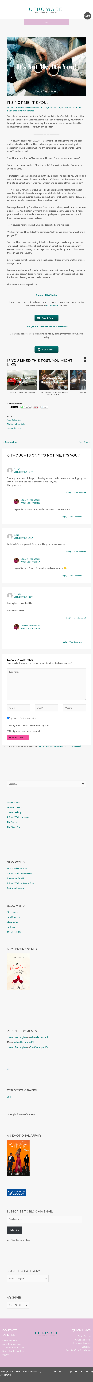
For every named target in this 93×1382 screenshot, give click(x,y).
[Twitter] (81, 1372)
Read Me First (13, 802)
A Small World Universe (18, 817)
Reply (68, 492)
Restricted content (14, 420)
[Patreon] (55, 1372)
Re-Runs (11, 927)
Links (9, 1096)
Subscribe (14, 1230)
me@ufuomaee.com (11, 1344)
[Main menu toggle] (46, 22)
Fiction (44, 107)
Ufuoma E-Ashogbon (30, 500)
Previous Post (10, 442)
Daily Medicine (33, 107)
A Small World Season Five (19, 873)
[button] (85, 358)
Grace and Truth (83, 1339)
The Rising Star (14, 827)
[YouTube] (76, 1372)
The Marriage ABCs (39, 1047)
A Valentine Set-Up (16, 878)
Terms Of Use (84, 1336)
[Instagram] (60, 1372)
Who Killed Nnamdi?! (17, 868)
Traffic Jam (84, 392)
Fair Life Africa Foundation (78, 1350)
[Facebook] (65, 1372)
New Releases (13, 917)
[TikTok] (71, 1372)
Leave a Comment (15, 107)
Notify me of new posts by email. (24, 731)
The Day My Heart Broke (16, 424)
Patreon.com (52, 305)
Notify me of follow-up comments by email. (29, 725)
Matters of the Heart (71, 107)
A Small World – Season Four (20, 883)
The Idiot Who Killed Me (21, 392)
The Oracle (12, 822)
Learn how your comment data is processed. (60, 746)
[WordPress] (92, 1372)
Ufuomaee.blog (14, 812)
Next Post (84, 442)
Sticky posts (12, 912)
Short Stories (13, 110)
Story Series (12, 922)
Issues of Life (54, 107)
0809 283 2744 (9, 1340)
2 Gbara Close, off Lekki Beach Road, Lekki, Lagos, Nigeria (14, 1351)
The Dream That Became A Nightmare (53, 393)
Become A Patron (15, 807)
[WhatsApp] (87, 1372)
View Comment (80, 493)
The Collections (14, 931)
